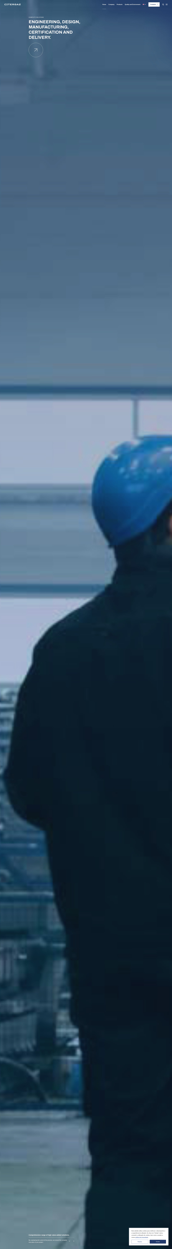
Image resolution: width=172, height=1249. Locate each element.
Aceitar (158, 1241)
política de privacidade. (141, 1237)
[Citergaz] (12, 4)
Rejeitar (140, 1241)
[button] (69, 1241)
